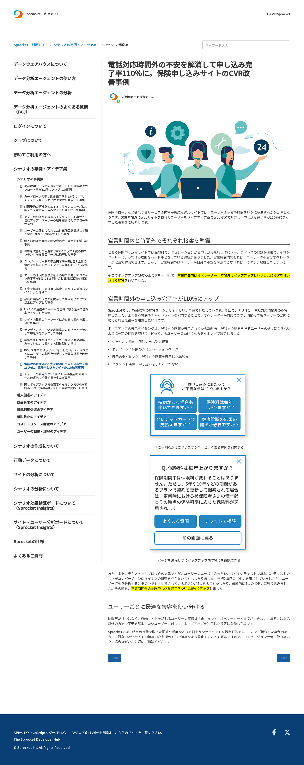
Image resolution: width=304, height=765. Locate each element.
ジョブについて (28, 140)
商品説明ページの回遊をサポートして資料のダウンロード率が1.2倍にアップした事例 (56, 188)
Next (283, 658)
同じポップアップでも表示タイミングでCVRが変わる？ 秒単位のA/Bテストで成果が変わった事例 (55, 386)
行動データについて (32, 460)
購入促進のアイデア (32, 394)
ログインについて (30, 126)
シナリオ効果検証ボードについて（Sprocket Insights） (44, 505)
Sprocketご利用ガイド (31, 44)
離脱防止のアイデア (32, 416)
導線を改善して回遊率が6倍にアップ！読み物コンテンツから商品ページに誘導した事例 (55, 253)
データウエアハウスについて (40, 64)
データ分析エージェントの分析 (43, 92)
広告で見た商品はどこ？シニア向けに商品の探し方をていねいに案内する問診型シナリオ (56, 342)
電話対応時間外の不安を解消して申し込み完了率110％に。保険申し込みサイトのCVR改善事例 (56, 365)
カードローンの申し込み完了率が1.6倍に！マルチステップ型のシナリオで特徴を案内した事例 (55, 198)
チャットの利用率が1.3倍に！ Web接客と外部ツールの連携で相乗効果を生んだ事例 (55, 376)
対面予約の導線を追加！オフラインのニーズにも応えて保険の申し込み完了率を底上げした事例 (56, 208)
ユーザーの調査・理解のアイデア (41, 431)
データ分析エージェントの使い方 (45, 78)
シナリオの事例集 (115, 44)
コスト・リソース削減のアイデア (41, 423)
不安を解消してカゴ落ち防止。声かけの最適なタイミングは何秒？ (56, 290)
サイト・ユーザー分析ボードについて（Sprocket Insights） (49, 524)
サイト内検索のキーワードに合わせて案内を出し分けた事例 (56, 321)
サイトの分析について (34, 474)
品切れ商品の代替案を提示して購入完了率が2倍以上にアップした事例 (55, 301)
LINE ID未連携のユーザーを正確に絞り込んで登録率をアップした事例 (56, 311)
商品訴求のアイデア (32, 402)
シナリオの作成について (36, 446)
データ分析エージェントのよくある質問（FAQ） (51, 109)
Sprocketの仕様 (29, 541)
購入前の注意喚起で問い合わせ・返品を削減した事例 (56, 242)
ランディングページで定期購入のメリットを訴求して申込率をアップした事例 (56, 331)
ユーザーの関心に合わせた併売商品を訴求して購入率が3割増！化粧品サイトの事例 (56, 232)
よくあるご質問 (28, 556)
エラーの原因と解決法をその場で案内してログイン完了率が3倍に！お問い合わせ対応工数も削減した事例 (56, 278)
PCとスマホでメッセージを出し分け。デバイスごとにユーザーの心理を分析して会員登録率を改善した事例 (56, 353)
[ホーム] (18, 14)
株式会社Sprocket (278, 14)
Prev (114, 658)
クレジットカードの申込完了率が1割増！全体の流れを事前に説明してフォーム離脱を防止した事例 (56, 264)
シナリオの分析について (36, 489)
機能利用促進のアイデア (35, 409)
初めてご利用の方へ (32, 154)
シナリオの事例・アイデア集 (75, 44)
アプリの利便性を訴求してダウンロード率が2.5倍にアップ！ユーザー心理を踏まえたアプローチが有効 (56, 220)
